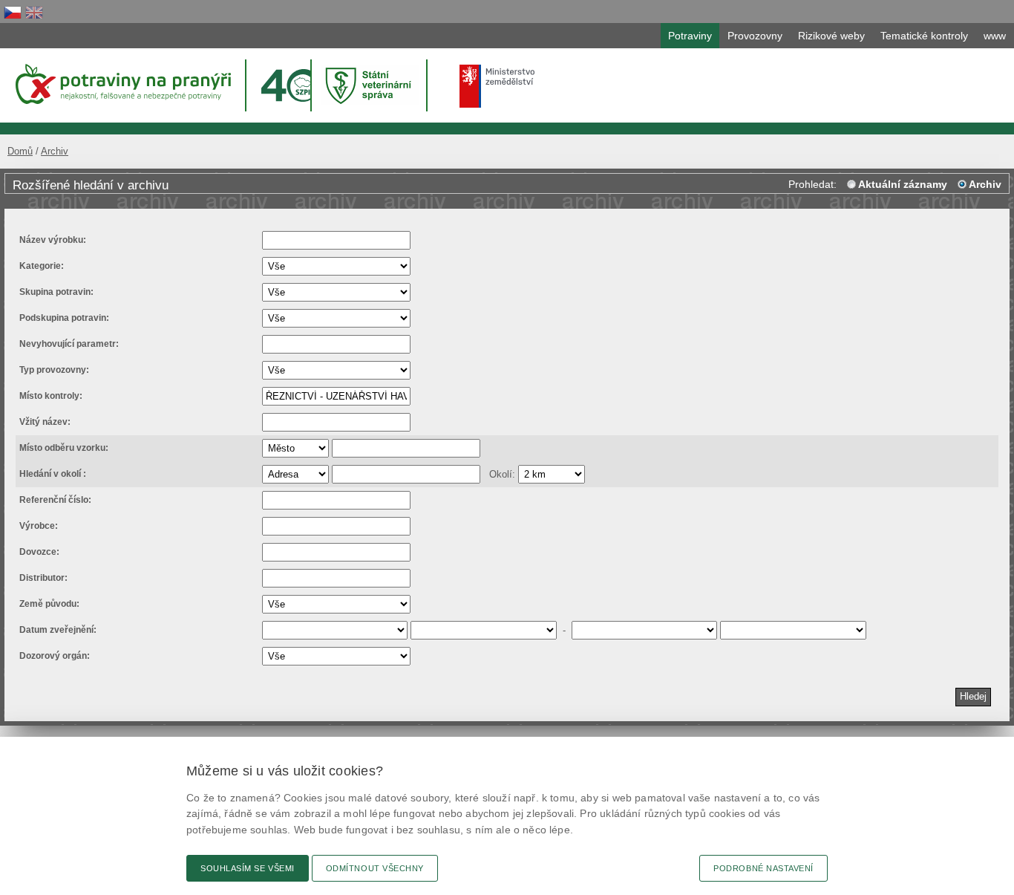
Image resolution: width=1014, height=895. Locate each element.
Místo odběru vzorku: (63, 448)
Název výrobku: (52, 240)
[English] (34, 12)
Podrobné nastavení (763, 868)
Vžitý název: (45, 422)
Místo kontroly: (50, 396)
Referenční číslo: (55, 500)
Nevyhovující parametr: (69, 344)
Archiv (54, 151)
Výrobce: (38, 526)
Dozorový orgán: (54, 656)
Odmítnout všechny (375, 868)
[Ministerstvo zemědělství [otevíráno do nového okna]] (497, 86)
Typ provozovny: (54, 370)
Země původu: (49, 604)
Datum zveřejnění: (58, 630)
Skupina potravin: (56, 292)
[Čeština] (13, 12)
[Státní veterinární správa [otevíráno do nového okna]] (370, 85)
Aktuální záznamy (902, 184)
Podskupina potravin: (64, 318)
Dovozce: (39, 552)
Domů (20, 151)
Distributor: (43, 578)
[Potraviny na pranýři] (122, 84)
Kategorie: (41, 266)
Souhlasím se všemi (247, 868)
